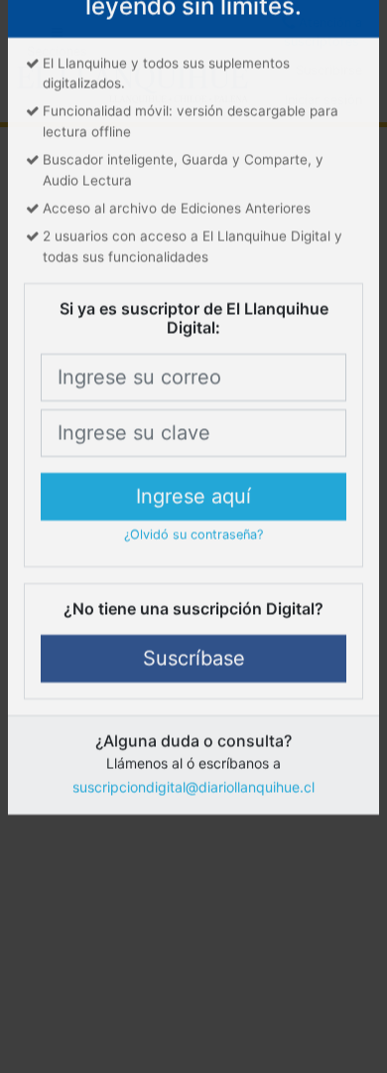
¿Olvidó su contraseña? (193, 594)
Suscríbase (194, 718)
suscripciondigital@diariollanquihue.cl (193, 847)
